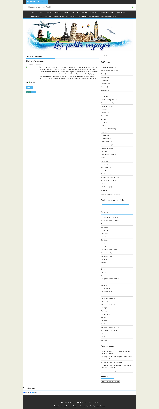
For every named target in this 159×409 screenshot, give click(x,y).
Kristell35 (38, 64)
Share (27, 392)
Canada (103, 87)
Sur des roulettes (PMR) (108, 177)
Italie (102, 125)
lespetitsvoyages (109, 194)
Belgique (104, 77)
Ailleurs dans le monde (89, 16)
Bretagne (104, 80)
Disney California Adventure (112, 362)
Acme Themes (100, 406)
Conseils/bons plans (106, 13)
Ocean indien (105, 138)
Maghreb (104, 132)
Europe (68, 16)
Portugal (103, 158)
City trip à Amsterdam (35, 61)
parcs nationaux (106, 145)
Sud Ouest (104, 174)
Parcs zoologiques (107, 148)
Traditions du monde (62, 13)
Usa (102, 183)
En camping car (36, 16)
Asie (102, 74)
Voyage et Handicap (108, 16)
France (75, 16)
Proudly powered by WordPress (65, 406)
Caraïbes (104, 90)
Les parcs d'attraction (108, 129)
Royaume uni (105, 167)
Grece (103, 119)
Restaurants (105, 164)
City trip (48, 16)
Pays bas (34, 92)
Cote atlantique (106, 103)
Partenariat (121, 13)
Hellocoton (117, 194)
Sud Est (103, 171)
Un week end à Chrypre (109, 371)
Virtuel (103, 190)
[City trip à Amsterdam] (32, 67)
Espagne (104, 109)
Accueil (34, 13)
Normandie (104, 135)
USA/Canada (58, 16)
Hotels (103, 122)
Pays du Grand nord (107, 154)
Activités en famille (89, 13)
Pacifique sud (105, 142)
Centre (103, 93)
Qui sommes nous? (46, 13)
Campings (104, 83)
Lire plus (29, 87)
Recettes (76, 13)
